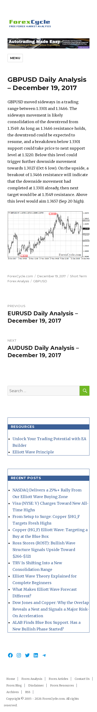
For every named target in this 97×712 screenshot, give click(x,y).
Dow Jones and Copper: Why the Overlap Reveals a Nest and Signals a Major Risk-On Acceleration (50, 609)
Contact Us (82, 679)
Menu (15, 58)
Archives (12, 692)
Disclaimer (36, 685)
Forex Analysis (31, 679)
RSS (27, 692)
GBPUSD (40, 281)
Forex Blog (14, 685)
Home (10, 679)
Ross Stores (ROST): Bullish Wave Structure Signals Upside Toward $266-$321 (43, 550)
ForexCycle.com (20, 276)
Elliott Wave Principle (33, 452)
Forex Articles (58, 679)
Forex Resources (62, 685)
